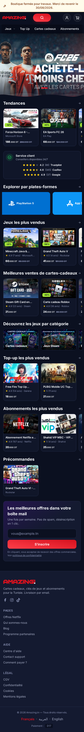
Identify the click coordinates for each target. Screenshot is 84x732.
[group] (42, 127)
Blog (6, 628)
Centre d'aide (12, 651)
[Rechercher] (42, 18)
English (57, 719)
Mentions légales (14, 696)
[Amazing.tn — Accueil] (14, 17)
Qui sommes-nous (15, 622)
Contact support (14, 656)
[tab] (38, 88)
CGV (6, 679)
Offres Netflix (12, 617)
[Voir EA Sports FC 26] (42, 66)
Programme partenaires (19, 634)
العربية (43, 719)
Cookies (8, 690)
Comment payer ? (15, 662)
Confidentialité (12, 685)
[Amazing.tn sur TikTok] (18, 600)
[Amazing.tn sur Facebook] (5, 600)
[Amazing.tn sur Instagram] (12, 600)
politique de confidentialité (26, 555)
